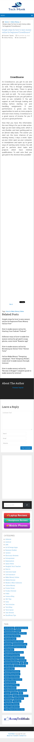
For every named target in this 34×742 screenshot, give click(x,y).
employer (8, 644)
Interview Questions (11, 663)
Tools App (17, 701)
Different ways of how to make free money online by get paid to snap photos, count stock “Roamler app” (15, 339)
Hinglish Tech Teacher (13, 566)
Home (7, 22)
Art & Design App (21, 628)
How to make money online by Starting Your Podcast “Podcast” (14, 330)
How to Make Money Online (15, 311)
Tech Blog (8, 607)
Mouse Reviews (10, 682)
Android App (9, 628)
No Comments (21, 38)
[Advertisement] (17, 58)
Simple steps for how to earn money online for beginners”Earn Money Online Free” (16, 321)
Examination (9, 561)
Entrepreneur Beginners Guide (15, 647)
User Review (9, 613)
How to (7, 569)
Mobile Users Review (12, 677)
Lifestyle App (9, 669)
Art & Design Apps (11, 547)
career (18, 630)
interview (22, 660)
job (21, 663)
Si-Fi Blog (8, 696)
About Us (9, 735)
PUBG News (22, 690)
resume (7, 693)
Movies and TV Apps (12, 685)
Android (8, 542)
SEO (20, 693)
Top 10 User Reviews (12, 704)
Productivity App (10, 690)
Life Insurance (10, 574)
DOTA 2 (23, 633)
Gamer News (9, 564)
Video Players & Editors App (14, 709)
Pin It (11, 304)
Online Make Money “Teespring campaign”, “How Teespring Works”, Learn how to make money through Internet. (16, 359)
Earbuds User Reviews (12, 636)
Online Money (14, 22)
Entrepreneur (10, 558)
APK (6, 545)
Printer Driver (10, 588)
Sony (7, 602)
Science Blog (9, 596)
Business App (9, 630)
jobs (25, 663)
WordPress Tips (10, 615)
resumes (14, 693)
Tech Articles (9, 604)
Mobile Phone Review (12, 674)
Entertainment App (19, 644)
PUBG (7, 593)
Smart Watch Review (20, 696)
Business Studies (11, 550)
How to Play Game (11, 660)
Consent (15, 735)
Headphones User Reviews (14, 652)
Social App (8, 698)
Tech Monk (11, 734)
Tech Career (9, 610)
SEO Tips (8, 599)
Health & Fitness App (12, 655)
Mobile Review (10, 580)
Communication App (12, 633)
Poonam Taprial (8, 35)
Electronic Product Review (14, 641)
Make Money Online (12, 577)
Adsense (8, 539)
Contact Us (22, 735)
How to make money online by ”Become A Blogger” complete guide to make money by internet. (16, 370)
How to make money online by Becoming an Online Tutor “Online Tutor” (15, 348)
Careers (8, 553)
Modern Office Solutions (13, 583)
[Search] (27, 505)
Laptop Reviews (19, 666)
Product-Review (10, 591)
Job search (8, 666)
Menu (3, 15)
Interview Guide (10, 572)
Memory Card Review (12, 671)
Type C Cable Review (12, 707)
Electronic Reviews (11, 555)
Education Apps (10, 639)
